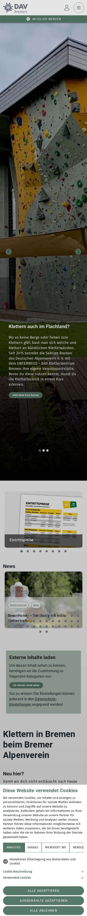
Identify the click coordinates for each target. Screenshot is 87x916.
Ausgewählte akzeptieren (44, 900)
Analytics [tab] (13, 847)
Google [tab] (33, 847)
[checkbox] (43, 862)
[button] (43, 871)
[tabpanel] (43, 868)
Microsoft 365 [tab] (55, 847)
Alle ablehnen (43, 910)
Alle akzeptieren (43, 891)
